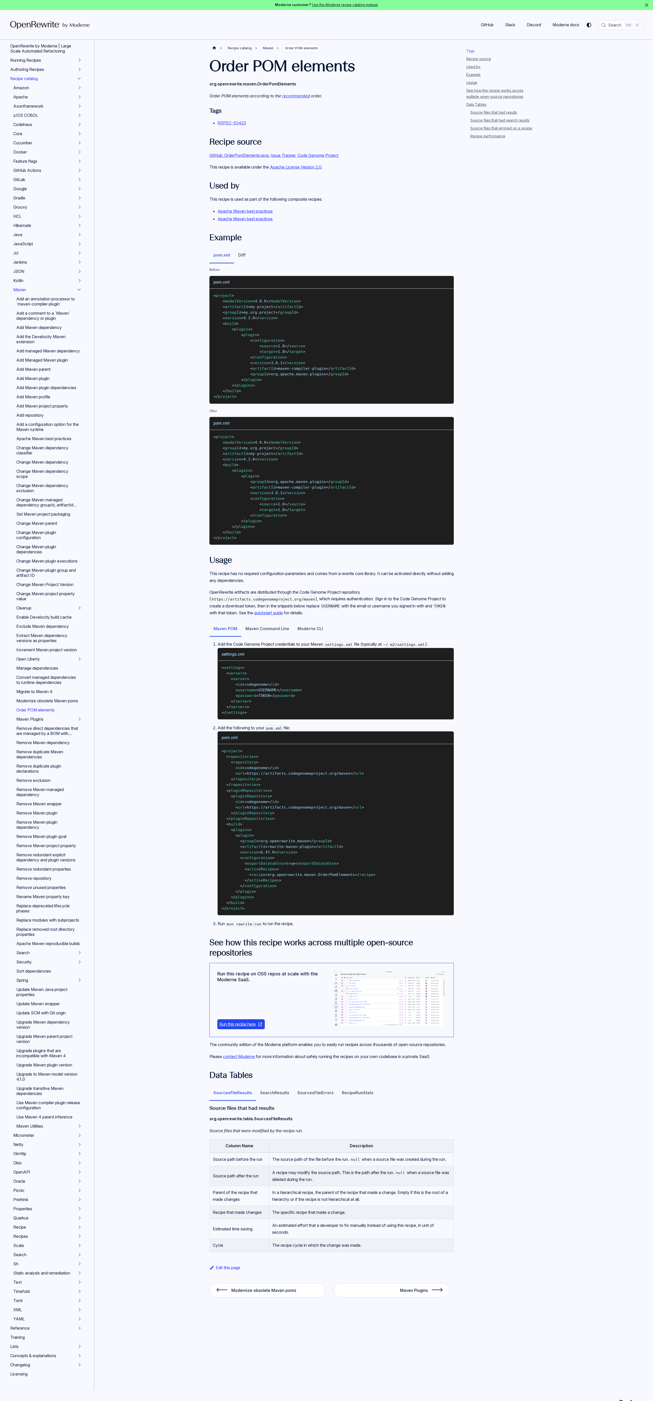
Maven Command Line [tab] (267, 628)
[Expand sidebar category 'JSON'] (80, 271)
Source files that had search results (500, 120)
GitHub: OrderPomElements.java (239, 155)
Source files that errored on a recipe (501, 128)
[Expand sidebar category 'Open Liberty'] (80, 659)
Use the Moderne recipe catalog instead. (345, 5)
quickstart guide (268, 612)
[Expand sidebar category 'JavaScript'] (80, 244)
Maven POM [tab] (225, 628)
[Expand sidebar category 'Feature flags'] (80, 161)
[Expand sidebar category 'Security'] (80, 962)
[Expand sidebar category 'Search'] (80, 953)
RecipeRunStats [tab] (357, 1092)
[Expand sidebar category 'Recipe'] (80, 1227)
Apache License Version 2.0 (295, 167)
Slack (510, 24)
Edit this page (228, 1267)
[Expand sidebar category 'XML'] (80, 1310)
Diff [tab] (242, 255)
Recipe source (478, 59)
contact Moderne (239, 1056)
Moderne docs (565, 24)
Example (473, 74)
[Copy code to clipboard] (447, 295)
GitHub (487, 24)
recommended (296, 95)
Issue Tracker (283, 155)
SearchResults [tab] (274, 1092)
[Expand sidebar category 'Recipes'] (80, 1236)
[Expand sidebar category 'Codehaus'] (80, 124)
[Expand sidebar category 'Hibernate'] (80, 225)
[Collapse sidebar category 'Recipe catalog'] (79, 78)
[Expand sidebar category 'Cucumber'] (80, 143)
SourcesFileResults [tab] (233, 1092)
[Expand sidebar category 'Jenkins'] (80, 262)
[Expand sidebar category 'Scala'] (80, 1245)
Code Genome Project (317, 155)
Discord (534, 24)
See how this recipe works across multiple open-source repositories (494, 93)
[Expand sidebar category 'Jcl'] (80, 253)
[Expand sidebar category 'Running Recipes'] (80, 60)
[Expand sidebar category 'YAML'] (80, 1319)
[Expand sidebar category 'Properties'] (80, 1209)
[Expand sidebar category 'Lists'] (80, 1346)
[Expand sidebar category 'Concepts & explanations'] (80, 1356)
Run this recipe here (237, 1024)
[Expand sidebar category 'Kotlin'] (80, 280)
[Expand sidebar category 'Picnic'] (80, 1190)
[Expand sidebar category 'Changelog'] (80, 1365)
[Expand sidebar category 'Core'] (80, 134)
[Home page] (214, 48)
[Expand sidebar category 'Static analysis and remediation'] (80, 1273)
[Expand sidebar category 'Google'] (80, 189)
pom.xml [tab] (222, 255)
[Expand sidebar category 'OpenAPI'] (80, 1172)
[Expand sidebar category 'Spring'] (80, 980)
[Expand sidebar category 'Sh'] (80, 1264)
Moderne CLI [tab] (310, 628)
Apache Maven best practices (245, 211)
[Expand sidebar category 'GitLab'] (80, 179)
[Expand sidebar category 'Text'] (80, 1282)
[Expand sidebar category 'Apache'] (80, 97)
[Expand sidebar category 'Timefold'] (80, 1291)
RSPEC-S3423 (232, 122)
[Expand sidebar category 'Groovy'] (80, 207)
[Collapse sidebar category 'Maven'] (79, 290)
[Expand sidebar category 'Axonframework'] (80, 106)
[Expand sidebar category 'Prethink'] (80, 1199)
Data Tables (476, 104)
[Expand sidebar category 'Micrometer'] (80, 1135)
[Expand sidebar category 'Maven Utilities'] (80, 1126)
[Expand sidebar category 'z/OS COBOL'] (80, 115)
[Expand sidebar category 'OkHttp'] (80, 1154)
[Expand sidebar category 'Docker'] (80, 152)
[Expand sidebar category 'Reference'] (80, 1328)
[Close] (646, 5)
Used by (473, 67)
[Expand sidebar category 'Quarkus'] (80, 1218)
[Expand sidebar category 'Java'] (80, 235)
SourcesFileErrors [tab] (315, 1092)
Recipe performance (487, 136)
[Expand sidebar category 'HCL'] (80, 216)
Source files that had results (493, 112)
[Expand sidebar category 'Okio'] (80, 1163)
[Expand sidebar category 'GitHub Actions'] (80, 170)
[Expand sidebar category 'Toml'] (80, 1300)
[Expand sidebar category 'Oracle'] (80, 1181)
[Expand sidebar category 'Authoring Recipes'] (80, 69)
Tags (470, 51)
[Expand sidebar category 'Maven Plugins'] (80, 719)
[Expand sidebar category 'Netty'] (80, 1144)
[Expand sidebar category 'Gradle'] (80, 198)
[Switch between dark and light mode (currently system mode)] (589, 25)
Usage (471, 82)
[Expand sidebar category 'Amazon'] (80, 88)
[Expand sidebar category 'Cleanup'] (80, 608)
